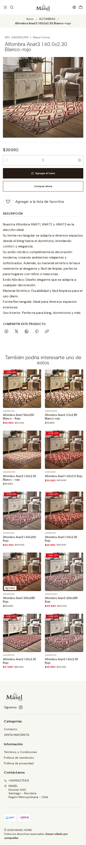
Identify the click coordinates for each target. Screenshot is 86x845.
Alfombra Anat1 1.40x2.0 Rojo (63, 476)
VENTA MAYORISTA (16, 735)
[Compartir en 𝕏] (16, 331)
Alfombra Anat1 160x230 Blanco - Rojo (18, 416)
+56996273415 (19, 780)
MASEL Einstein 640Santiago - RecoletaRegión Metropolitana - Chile (28, 791)
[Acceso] (74, 7)
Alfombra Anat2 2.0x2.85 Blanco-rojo (61, 416)
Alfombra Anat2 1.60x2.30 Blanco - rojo (19, 477)
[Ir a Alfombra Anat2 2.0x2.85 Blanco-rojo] (64, 388)
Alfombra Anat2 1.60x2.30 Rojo (19, 660)
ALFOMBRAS (47, 19)
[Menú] (5, 7)
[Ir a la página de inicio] (43, 7)
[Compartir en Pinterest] (36, 331)
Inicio (30, 19)
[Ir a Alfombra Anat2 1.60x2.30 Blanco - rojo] (22, 450)
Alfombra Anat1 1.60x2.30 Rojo (61, 538)
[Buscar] (11, 7)
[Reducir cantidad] (6, 160)
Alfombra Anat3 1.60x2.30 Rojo (61, 660)
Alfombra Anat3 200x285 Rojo (61, 599)
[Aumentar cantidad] (79, 160)
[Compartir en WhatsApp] (26, 331)
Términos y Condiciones (20, 752)
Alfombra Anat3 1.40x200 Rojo (19, 538)
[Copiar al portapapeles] (46, 331)
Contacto (10, 729)
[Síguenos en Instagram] (21, 707)
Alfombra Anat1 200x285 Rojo (19, 599)
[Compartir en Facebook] (6, 331)
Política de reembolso (19, 758)
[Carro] (80, 7)
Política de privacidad (19, 763)
